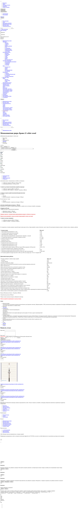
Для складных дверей (7, 108)
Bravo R (6, 79)
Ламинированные (8, 50)
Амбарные (7, 63)
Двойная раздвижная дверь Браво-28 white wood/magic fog (11, 390)
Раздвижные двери (6, 425)
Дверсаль (2, 16)
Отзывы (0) (5, 178)
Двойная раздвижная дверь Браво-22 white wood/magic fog (11, 384)
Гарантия (4, 410)
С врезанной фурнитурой (10, 74)
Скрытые (7, 73)
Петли (4, 86)
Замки (4, 105)
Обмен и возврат (6, 7)
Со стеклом (7, 75)
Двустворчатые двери (7, 96)
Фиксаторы (5, 87)
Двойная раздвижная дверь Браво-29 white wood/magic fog (11, 397)
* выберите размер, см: (4, 147)
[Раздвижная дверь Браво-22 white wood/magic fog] (10, 340)
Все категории (6, 20)
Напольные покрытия (7, 23)
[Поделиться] (3, 151)
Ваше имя (2, 330)
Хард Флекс (7, 51)
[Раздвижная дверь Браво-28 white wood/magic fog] (10, 347)
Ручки (4, 104)
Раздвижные (7, 62)
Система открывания (7, 60)
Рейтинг (2, 337)
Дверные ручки (6, 84)
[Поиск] (13, 28)
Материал (5, 41)
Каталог (2, 418)
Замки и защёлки (6, 85)
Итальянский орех (8, 70)
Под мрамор (7, 71)
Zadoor (6, 57)
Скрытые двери (6, 426)
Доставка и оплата (6, 5)
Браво (6, 58)
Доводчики (5, 93)
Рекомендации (3, 412)
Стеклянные (7, 48)
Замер (4, 3)
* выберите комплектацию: (5, 148)
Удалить (6, 488)
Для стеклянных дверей (7, 90)
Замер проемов (6, 406)
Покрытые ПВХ (8, 49)
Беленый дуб (7, 66)
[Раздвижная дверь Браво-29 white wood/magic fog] (10, 354)
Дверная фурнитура (7, 26)
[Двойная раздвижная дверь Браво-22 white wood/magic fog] (9, 383)
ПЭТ (6, 47)
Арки (4, 21)
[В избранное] (0, 151)
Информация (5, 110)
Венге (6, 68)
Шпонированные (8, 45)
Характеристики (6, 175)
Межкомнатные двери (7, 24)
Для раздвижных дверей (7, 89)
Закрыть (2, 461)
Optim (6, 81)
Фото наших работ (6, 115)
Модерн (4, 323)
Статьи (4, 415)
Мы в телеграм (3, 30)
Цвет (4, 65)
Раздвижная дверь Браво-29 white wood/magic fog (10, 355)
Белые (6, 67)
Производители (6, 414)
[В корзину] (0, 353)
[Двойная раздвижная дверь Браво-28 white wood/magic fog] (12, 389)
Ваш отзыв (2, 335)
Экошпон (7, 43)
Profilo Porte (7, 54)
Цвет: (1, 146)
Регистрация (5, 14)
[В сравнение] (2, 151)
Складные (7, 64)
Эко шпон (5, 307)
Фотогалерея (5, 416)
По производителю (6, 52)
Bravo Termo (7, 80)
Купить (7, 468)
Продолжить (3, 338)
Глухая (4, 325)
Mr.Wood (7, 53)
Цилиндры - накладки (7, 88)
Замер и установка (6, 177)
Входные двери (6, 25)
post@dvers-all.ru (6, 432)
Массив (6, 42)
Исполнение (5, 72)
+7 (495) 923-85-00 (4, 29)
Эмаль (6, 44)
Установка (5, 6)
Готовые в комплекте (9, 76)
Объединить (7, 481)
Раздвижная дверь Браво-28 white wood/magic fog (10, 348)
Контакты (5, 2)
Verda (6, 56)
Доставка (4, 112)
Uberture (6, 55)
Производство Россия (7, 82)
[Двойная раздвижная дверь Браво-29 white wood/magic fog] (12, 396)
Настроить (3, 468)
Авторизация (5, 13)
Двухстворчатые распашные (10, 61)
